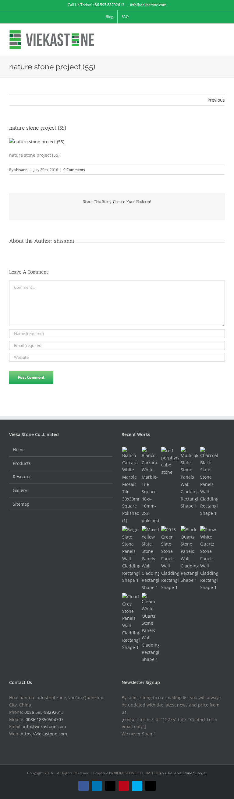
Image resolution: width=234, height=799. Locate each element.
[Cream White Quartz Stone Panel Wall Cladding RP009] (150, 628)
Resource (22, 477)
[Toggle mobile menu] (222, 33)
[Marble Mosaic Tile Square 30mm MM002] (131, 485)
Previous (216, 100)
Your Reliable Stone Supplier (183, 773)
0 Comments (74, 169)
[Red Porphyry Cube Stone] (170, 461)
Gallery (20, 490)
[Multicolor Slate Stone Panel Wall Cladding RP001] (189, 478)
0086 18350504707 (44, 719)
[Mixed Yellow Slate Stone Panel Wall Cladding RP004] (150, 558)
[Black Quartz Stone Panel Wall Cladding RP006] (189, 555)
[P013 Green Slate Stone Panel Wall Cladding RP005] (170, 558)
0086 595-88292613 (44, 712)
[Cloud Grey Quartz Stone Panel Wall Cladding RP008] (131, 622)
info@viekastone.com (148, 4)
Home (19, 449)
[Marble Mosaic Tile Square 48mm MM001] (150, 485)
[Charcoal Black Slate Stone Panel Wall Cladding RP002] (209, 482)
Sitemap (21, 504)
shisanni (21, 169)
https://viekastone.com (44, 734)
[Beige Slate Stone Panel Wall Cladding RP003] (131, 555)
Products (22, 463)
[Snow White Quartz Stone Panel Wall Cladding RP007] (209, 558)
